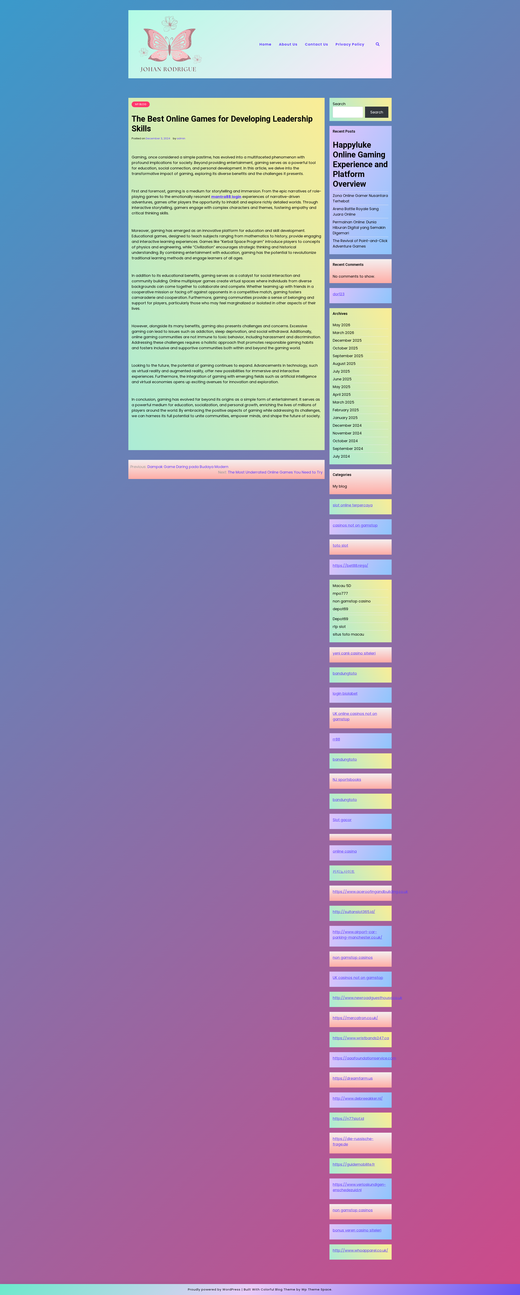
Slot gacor (342, 819)
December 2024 (347, 425)
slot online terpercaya (353, 505)
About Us (288, 44)
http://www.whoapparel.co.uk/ (360, 1250)
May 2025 (341, 386)
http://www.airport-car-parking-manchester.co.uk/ (357, 934)
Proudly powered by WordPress (214, 1289)
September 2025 (348, 355)
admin (181, 138)
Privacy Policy (350, 44)
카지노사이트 (344, 871)
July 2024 (341, 456)
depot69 (340, 608)
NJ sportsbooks (347, 779)
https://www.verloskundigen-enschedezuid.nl (359, 1187)
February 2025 (346, 409)
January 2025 (345, 417)
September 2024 (348, 448)
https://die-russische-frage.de (353, 1141)
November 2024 (347, 433)
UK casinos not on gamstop (358, 977)
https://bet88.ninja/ (350, 565)
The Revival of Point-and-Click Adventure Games (360, 243)
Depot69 (340, 618)
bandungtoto (345, 673)
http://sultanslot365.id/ (354, 911)
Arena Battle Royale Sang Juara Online (356, 211)
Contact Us (316, 44)
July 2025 (341, 371)
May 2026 (341, 324)
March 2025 (343, 402)
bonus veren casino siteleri (357, 1230)
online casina (345, 851)
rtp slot (339, 626)
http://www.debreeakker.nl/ (358, 1098)
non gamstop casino (352, 601)
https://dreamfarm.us (353, 1078)
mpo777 (340, 593)
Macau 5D (342, 585)
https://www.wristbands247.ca (361, 1038)
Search (339, 103)
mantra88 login (226, 196)
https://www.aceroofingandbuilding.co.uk (370, 891)
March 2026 (343, 332)
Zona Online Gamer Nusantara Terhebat (360, 198)
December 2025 (347, 340)
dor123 (338, 294)
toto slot (340, 545)
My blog (140, 104)
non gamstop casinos (353, 957)
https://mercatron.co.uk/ (355, 1017)
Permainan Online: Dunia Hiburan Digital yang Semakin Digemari (359, 227)
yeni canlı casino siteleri (354, 653)
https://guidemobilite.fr (354, 1164)
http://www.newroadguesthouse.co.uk (367, 997)
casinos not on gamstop (355, 525)
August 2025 (344, 363)
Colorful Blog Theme (278, 1289)
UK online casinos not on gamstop (355, 716)
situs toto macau (348, 634)
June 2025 (342, 379)
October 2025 (345, 348)
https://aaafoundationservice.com (364, 1058)
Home (265, 44)
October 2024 (345, 440)
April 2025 (342, 394)
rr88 (336, 739)
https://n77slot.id (348, 1118)
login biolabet (345, 693)
